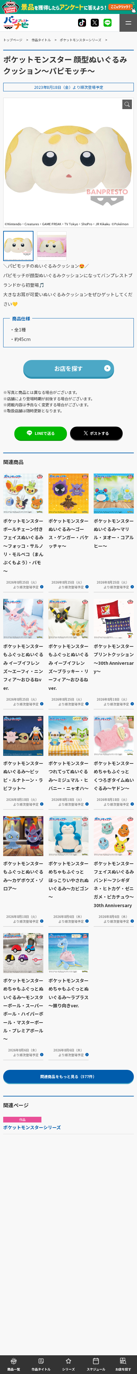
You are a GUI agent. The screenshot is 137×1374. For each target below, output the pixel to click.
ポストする (99, 433)
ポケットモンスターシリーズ (80, 39)
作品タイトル (41, 39)
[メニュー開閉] (128, 23)
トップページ (12, 39)
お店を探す (68, 368)
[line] (107, 22)
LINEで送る (45, 433)
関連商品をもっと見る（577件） (68, 1076)
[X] (82, 22)
